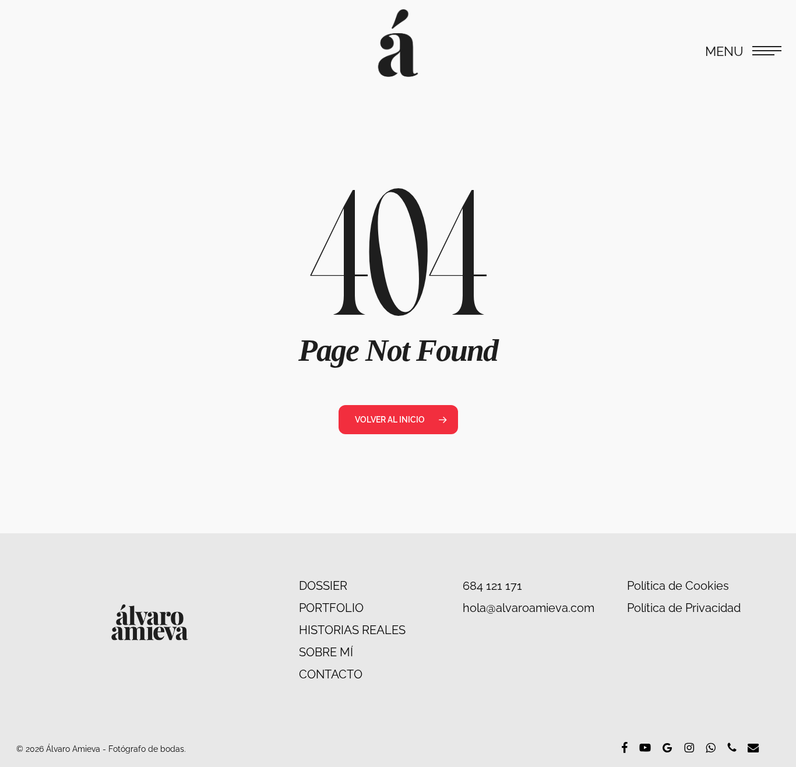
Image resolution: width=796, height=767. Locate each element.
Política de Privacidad (684, 608)
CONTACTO (330, 674)
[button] (743, 50)
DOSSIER (323, 586)
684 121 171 (492, 586)
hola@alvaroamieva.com (528, 608)
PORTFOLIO (331, 608)
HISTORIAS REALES (352, 630)
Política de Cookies (678, 586)
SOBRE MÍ (326, 652)
